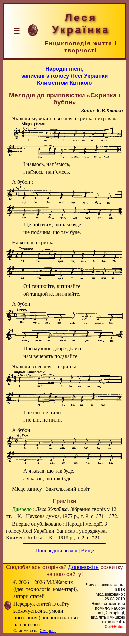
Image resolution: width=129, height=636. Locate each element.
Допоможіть (83, 567)
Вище (87, 550)
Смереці (48, 630)
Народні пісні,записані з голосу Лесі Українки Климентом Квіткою (65, 75)
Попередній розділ (56, 550)
